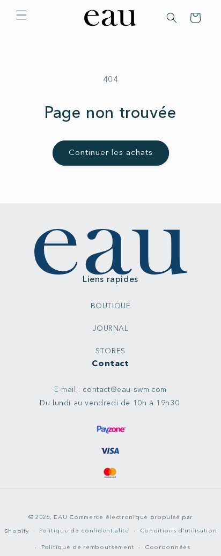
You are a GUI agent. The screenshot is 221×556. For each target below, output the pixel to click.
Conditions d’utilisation (178, 531)
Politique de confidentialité (84, 531)
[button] (21, 15)
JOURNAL (110, 328)
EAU (61, 518)
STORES (110, 351)
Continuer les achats (111, 153)
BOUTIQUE (111, 306)
